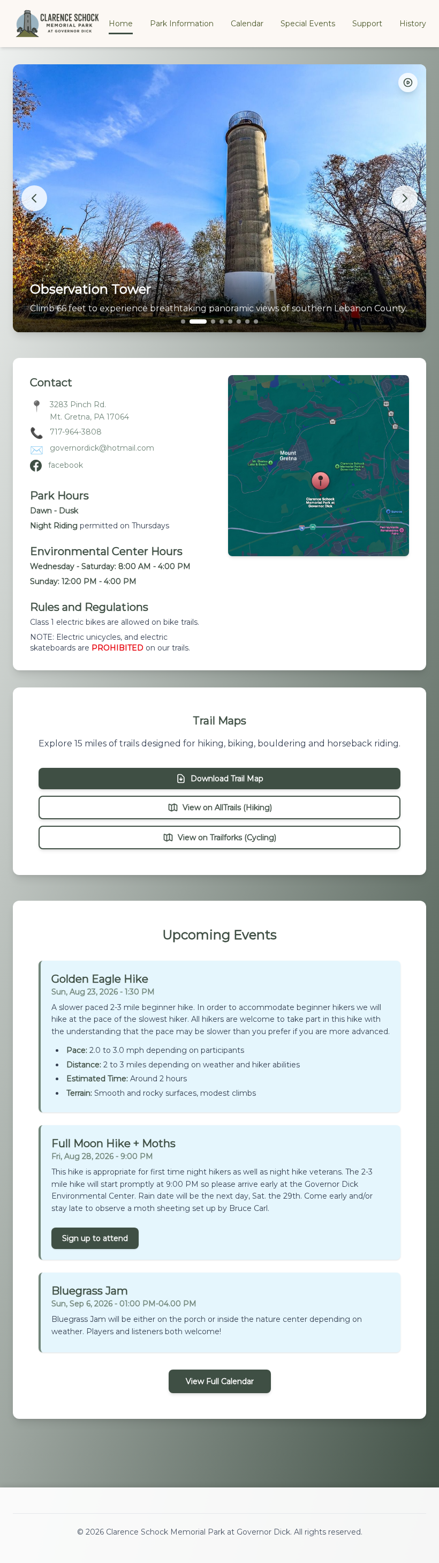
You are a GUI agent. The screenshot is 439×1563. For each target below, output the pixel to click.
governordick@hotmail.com (102, 448)
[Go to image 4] (222, 321)
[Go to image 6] (239, 321)
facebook (65, 465)
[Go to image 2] (198, 321)
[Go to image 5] (230, 321)
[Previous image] (34, 198)
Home (121, 23)
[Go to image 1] (183, 321)
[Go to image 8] (256, 321)
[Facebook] (36, 466)
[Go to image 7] (247, 321)
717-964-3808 (76, 432)
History (412, 23)
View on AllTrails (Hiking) (227, 807)
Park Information (182, 23)
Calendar (247, 23)
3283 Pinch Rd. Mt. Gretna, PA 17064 (89, 411)
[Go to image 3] (213, 321)
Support (367, 23)
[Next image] (405, 198)
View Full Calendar (220, 1381)
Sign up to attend (95, 1238)
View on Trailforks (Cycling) (227, 837)
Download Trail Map (227, 778)
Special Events (308, 23)
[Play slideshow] (408, 82)
